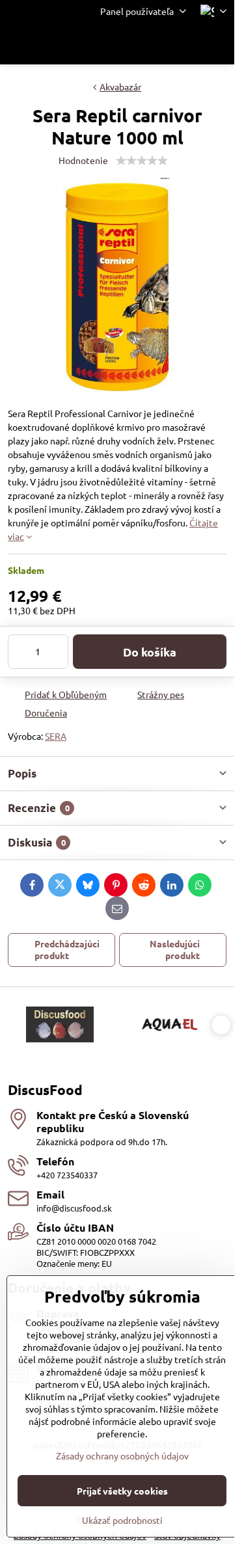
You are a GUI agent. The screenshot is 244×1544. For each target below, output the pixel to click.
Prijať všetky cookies (122, 1491)
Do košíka (149, 651)
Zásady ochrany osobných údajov (122, 1455)
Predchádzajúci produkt (67, 949)
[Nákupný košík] (187, 44)
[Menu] (218, 44)
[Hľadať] (156, 44)
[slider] (142, 161)
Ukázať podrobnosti (122, 1520)
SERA (55, 736)
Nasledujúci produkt (175, 949)
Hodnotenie (83, 160)
